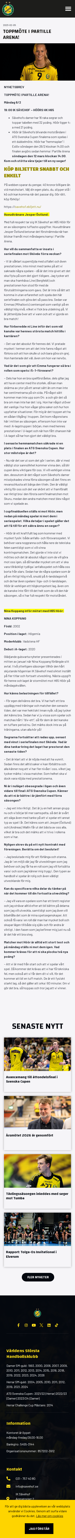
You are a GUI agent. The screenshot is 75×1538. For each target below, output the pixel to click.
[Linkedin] (49, 1325)
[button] (68, 9)
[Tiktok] (56, 1325)
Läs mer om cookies (49, 1516)
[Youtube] (34, 1325)
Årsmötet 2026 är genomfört (29, 1135)
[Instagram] (26, 1325)
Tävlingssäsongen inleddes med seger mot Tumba (37, 1196)
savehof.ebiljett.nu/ (28, 206)
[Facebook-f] (18, 1325)
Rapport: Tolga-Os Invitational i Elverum (31, 1254)
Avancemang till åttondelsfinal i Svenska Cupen (32, 1079)
